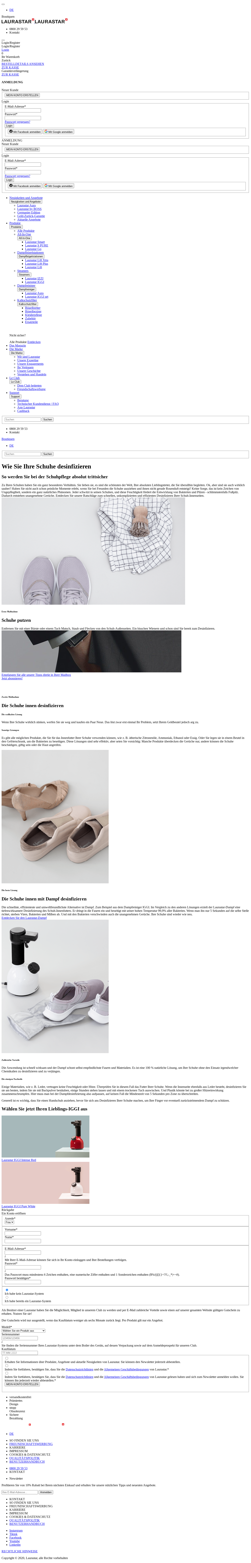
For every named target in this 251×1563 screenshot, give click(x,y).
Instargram (16, 1530)
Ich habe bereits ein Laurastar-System (28, 1301)
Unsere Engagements (30, 363)
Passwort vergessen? (17, 121)
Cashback (23, 411)
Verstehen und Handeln (31, 374)
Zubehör (30, 318)
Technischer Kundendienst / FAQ (38, 403)
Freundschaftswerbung (31, 389)
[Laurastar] (125, 21)
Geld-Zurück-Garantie (31, 216)
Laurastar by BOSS (29, 209)
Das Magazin (17, 345)
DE (11, 10)
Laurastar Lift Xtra (36, 260)
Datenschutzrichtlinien (79, 1369)
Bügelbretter (32, 307)
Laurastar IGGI (34, 282)
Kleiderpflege (33, 315)
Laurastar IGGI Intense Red (19, 1160)
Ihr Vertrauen (25, 367)
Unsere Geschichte (29, 370)
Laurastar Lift (33, 267)
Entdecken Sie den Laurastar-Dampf (24, 917)
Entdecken (34, 342)
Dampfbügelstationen (30, 252)
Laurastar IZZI (34, 278)
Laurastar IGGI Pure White (18, 1206)
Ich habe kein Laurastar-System (24, 1293)
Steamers (22, 270)
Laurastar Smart (35, 242)
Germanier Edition (28, 212)
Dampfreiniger (26, 285)
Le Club (14, 378)
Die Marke (16, 349)
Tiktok (13, 1534)
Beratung (23, 400)
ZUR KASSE (10, 67)
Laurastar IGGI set (36, 296)
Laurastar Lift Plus (36, 263)
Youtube (14, 1541)
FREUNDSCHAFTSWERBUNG (31, 1444)
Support (14, 392)
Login (5, 49)
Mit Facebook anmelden (27, 132)
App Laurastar (26, 407)
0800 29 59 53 (18, 1468)
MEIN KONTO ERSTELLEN (22, 95)
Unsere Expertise (27, 360)
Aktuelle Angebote (29, 219)
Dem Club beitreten (29, 385)
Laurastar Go (33, 249)
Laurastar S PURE (36, 245)
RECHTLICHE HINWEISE (20, 1551)
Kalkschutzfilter (27, 300)
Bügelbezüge (33, 311)
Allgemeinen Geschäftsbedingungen (126, 1369)
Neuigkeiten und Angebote (26, 197)
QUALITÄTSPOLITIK (24, 1458)
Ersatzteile (31, 322)
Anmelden (46, 1492)
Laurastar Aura (26, 205)
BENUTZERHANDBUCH (27, 1461)
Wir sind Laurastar (28, 356)
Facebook (15, 1537)
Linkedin (15, 1544)
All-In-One (24, 234)
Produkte (15, 223)
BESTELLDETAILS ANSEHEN (23, 64)
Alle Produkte (26, 230)
